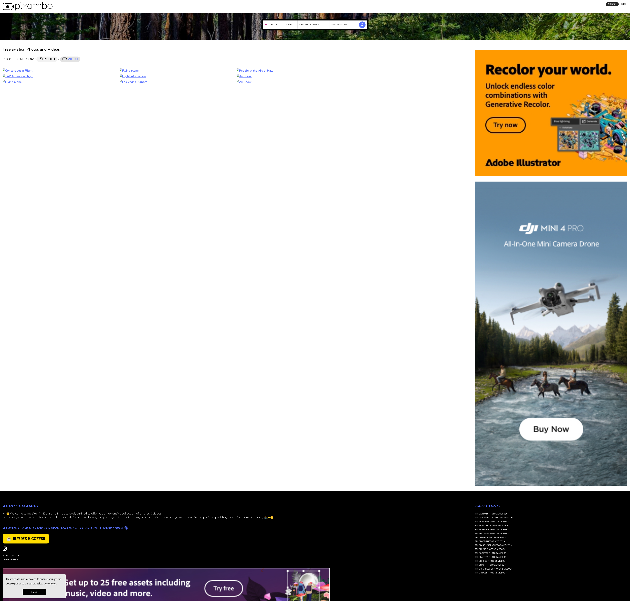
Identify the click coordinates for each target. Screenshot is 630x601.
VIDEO (289, 24)
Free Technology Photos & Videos (493, 569)
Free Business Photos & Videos (491, 522)
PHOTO (273, 24)
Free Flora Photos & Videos (489, 537)
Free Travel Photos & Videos (490, 573)
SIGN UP (612, 4)
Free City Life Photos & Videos (491, 525)
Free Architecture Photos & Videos (493, 518)
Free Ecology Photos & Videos (491, 533)
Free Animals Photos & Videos (490, 514)
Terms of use (10, 559)
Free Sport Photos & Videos (490, 565)
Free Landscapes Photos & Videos (493, 545)
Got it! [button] (34, 592)
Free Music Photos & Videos (489, 549)
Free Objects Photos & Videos (491, 553)
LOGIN (624, 4)
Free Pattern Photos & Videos (491, 557)
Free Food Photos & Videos (489, 541)
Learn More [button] (50, 583)
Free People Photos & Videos (490, 561)
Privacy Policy (10, 555)
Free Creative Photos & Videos (491, 529)
